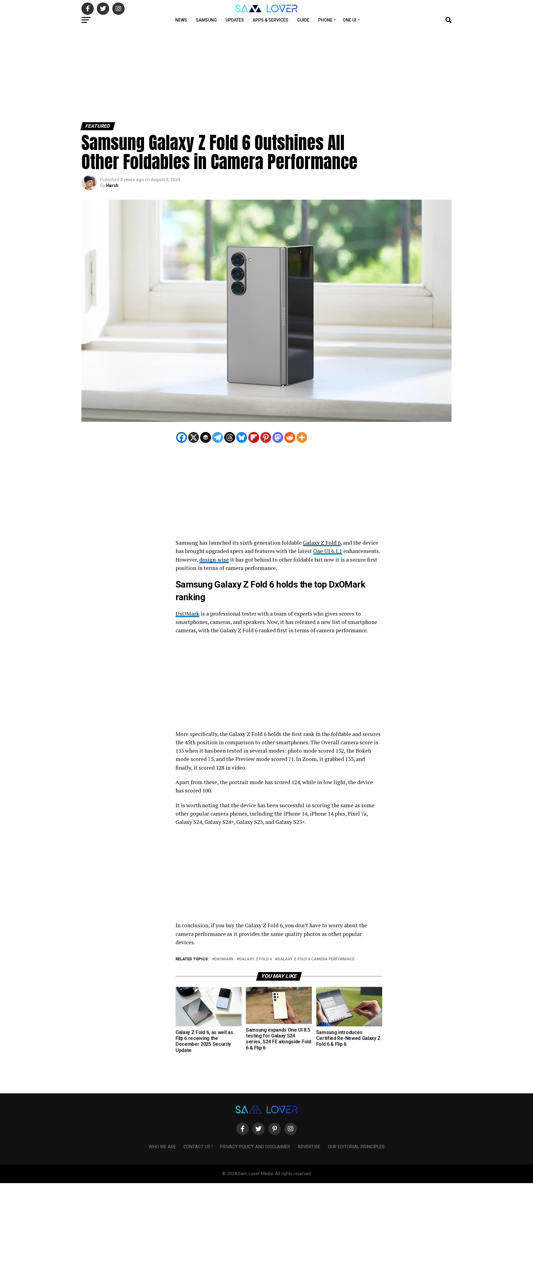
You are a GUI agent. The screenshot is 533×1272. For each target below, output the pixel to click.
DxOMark (187, 613)
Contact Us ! (198, 1146)
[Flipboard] (253, 437)
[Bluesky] (241, 437)
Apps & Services (270, 20)
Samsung (206, 20)
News (181, 20)
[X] (193, 437)
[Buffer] (205, 437)
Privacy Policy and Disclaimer (255, 1146)
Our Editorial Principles (356, 1146)
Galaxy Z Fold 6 (322, 542)
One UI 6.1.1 (327, 551)
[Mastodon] (277, 437)
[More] (301, 437)
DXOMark (223, 959)
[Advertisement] (185, 73)
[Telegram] (217, 437)
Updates (234, 20)
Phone (325, 20)
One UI (349, 20)
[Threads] (229, 437)
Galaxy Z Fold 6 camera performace (315, 959)
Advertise (309, 1146)
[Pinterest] (265, 437)
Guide (303, 20)
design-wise (214, 559)
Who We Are (162, 1146)
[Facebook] (181, 437)
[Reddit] (289, 437)
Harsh (112, 185)
